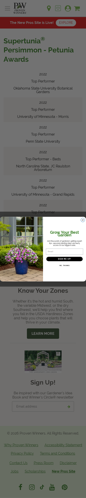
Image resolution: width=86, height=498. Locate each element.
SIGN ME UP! (64, 259)
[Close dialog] (83, 220)
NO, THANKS (65, 265)
